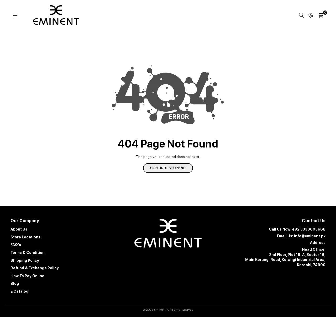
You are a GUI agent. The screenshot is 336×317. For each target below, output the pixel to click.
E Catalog (19, 291)
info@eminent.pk (310, 236)
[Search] (301, 15)
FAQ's (15, 245)
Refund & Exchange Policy (34, 268)
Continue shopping (168, 168)
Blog (14, 283)
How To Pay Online (27, 276)
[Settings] (311, 15)
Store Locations (25, 237)
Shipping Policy (24, 260)
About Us (18, 229)
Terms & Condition (27, 252)
